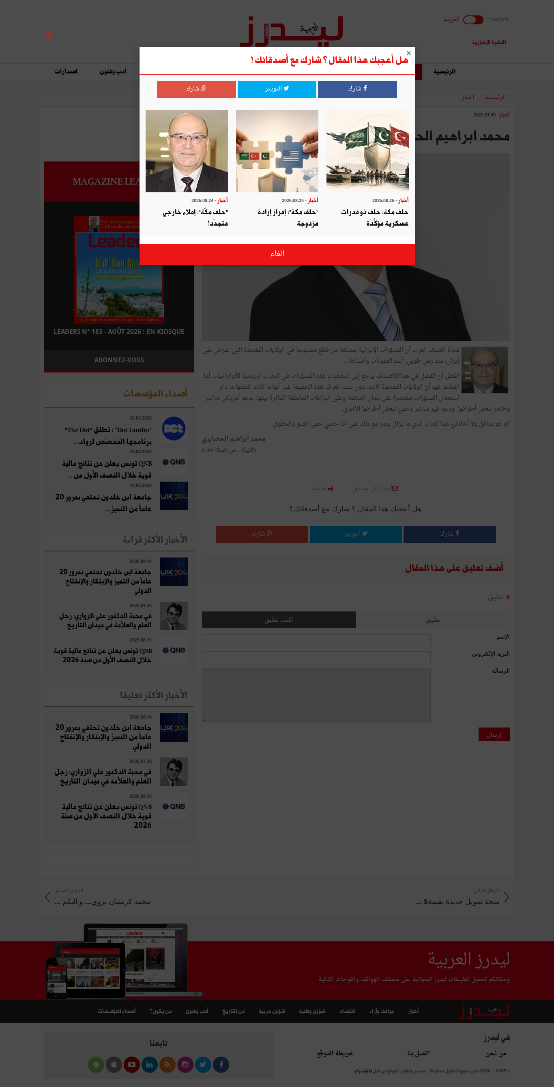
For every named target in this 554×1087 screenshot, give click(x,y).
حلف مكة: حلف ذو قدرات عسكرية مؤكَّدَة (375, 218)
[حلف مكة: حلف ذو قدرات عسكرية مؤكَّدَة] (367, 152)
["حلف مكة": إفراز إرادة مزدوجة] (277, 152)
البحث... (189, 27)
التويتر (274, 89)
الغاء (277, 254)
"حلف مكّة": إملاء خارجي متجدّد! (195, 218)
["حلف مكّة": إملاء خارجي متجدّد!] (187, 152)
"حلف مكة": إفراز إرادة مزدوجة (288, 218)
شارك (355, 89)
